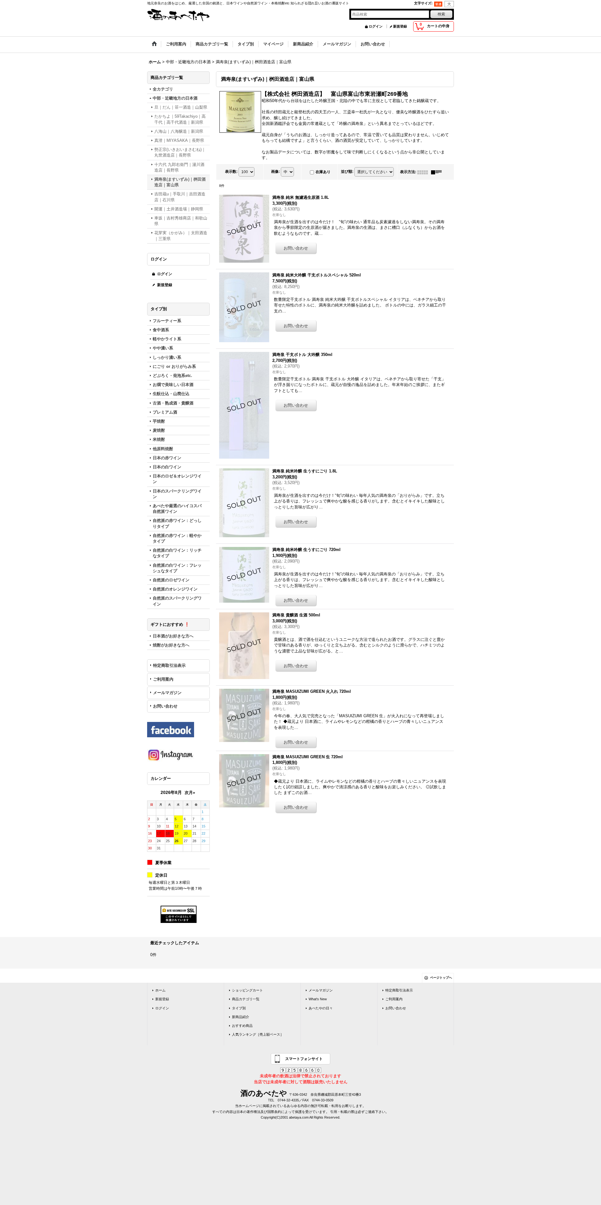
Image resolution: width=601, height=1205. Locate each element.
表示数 (231, 171)
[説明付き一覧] (438, 172)
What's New (318, 999)
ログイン (376, 26)
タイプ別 (239, 1008)
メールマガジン (167, 692)
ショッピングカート (247, 990)
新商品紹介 (240, 1017)
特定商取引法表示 (169, 665)
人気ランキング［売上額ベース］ (258, 1034)
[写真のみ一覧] (424, 172)
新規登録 (400, 26)
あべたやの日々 (321, 1008)
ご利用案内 (163, 679)
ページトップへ (441, 977)
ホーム (160, 990)
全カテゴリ (163, 89)
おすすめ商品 (242, 1025)
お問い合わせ (165, 706)
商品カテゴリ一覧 (245, 999)
